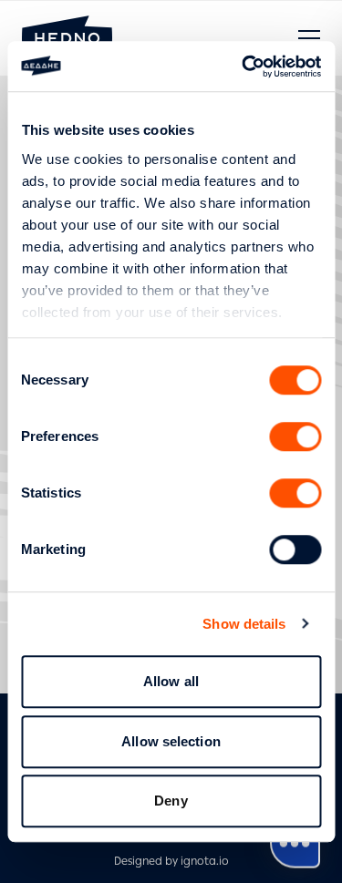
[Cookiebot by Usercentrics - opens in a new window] (243, 66)
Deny (170, 800)
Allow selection (171, 741)
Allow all (171, 681)
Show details (243, 623)
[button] (309, 38)
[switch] (295, 436)
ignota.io (205, 861)
